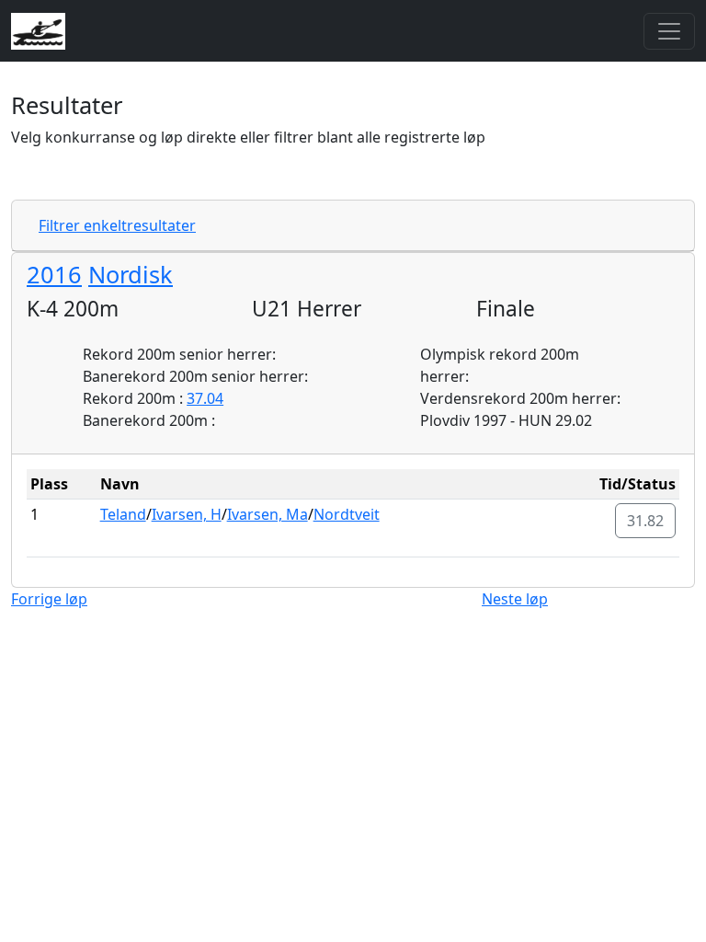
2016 (54, 274)
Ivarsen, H (187, 514)
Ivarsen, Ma (267, 514)
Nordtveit (346, 514)
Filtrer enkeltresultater (117, 225)
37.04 (205, 398)
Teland (123, 514)
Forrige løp (49, 599)
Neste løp (515, 599)
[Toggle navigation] (669, 31)
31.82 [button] (645, 521)
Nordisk (130, 274)
